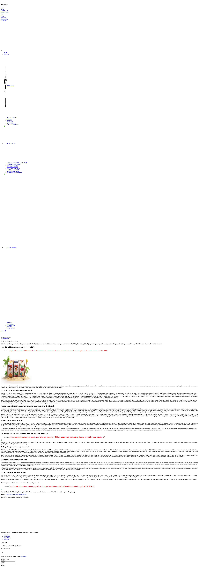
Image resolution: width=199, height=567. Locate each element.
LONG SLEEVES (11, 123)
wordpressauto (5, 338)
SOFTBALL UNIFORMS (13, 164)
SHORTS (9, 119)
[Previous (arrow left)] (2, 283)
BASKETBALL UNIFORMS (14, 172)
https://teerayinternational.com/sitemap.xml (16, 494)
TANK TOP (10, 121)
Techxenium (24, 556)
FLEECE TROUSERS (12, 124)
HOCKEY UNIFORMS (13, 171)
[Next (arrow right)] (196, 283)
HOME (5, 53)
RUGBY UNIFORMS (12, 165)
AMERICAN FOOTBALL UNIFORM (17, 162)
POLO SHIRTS (11, 328)
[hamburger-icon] (1, 50)
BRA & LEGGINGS (12, 117)
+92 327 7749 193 (5, 548)
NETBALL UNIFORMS (13, 169)
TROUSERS (10, 324)
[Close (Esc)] (197, 1)
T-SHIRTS (9, 327)
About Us (6, 54)
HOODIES (9, 120)
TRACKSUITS (11, 325)
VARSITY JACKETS (12, 167)
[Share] (194, 1)
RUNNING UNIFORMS (13, 168)
